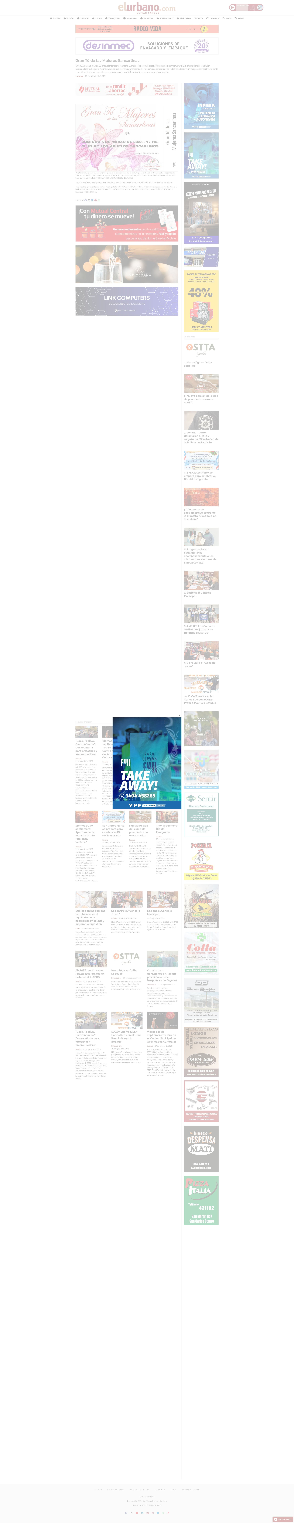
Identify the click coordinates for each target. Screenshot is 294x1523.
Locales (56, 18)
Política (98, 18)
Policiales (85, 18)
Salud (200, 18)
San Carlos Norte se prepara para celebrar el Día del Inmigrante (113, 830)
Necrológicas (185, 18)
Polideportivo (114, 18)
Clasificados (160, 1489)
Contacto (98, 1489)
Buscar (241, 18)
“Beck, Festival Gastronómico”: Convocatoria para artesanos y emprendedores (86, 747)
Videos (228, 18)
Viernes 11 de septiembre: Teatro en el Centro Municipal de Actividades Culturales (113, 749)
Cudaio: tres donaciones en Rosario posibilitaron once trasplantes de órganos (162, 975)
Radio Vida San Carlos (191, 1489)
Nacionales (148, 18)
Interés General (166, 18)
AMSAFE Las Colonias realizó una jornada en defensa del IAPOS (139, 747)
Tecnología (214, 18)
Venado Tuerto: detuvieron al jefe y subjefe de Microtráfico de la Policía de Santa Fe (201, 437)
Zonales (70, 18)
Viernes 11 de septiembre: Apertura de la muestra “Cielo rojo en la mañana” (85, 834)
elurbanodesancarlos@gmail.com (147, 1505)
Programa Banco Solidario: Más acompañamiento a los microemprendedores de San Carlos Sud (200, 556)
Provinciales (132, 18)
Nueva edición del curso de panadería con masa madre (138, 830)
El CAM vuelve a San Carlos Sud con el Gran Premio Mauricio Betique (126, 1036)
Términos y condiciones (139, 1489)
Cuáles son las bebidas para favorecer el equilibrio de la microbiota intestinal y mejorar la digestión (90, 917)
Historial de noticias (115, 1489)
